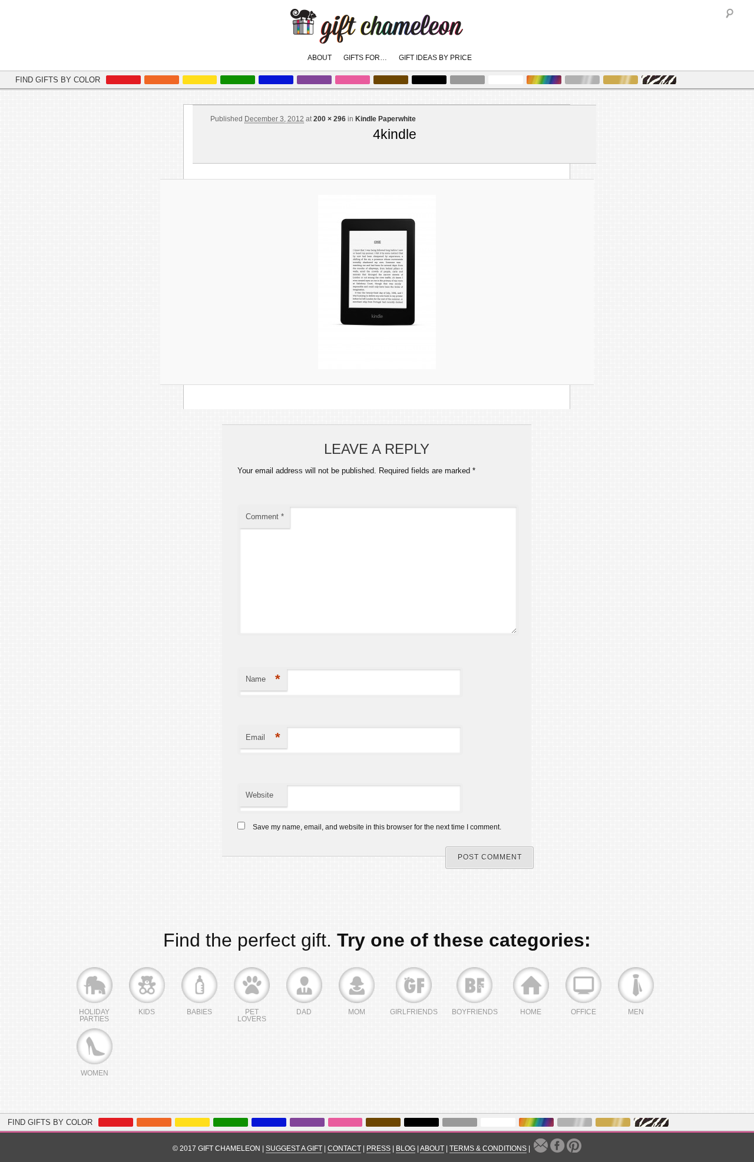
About (319, 58)
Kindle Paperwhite (385, 119)
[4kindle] (377, 282)
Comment (265, 516)
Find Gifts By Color (57, 79)
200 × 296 (329, 119)
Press (378, 1148)
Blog (405, 1148)
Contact (344, 1148)
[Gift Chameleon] (376, 37)
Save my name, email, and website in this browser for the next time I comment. (377, 827)
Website (259, 795)
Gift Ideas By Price (435, 58)
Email (263, 737)
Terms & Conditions (488, 1148)
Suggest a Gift (294, 1148)
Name (263, 679)
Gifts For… (365, 58)
